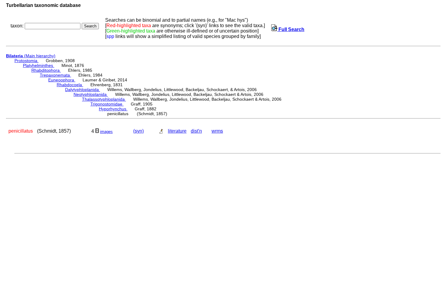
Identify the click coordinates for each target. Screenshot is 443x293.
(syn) (138, 131)
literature (177, 131)
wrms (217, 131)
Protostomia (26, 60)
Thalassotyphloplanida (104, 99)
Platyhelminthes (38, 65)
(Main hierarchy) (30, 55)
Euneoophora (61, 79)
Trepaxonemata (55, 75)
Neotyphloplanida (91, 94)
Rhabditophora (46, 70)
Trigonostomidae (107, 104)
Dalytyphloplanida (82, 89)
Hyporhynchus (113, 108)
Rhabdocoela (70, 84)
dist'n (196, 131)
